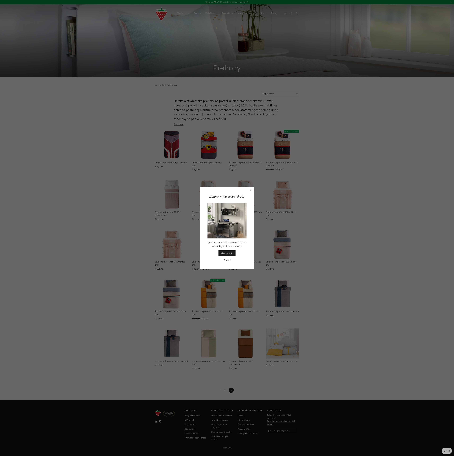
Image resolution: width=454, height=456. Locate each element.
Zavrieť (227, 260)
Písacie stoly (227, 253)
